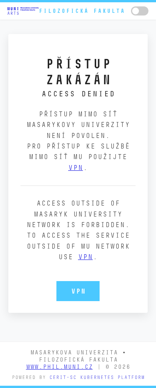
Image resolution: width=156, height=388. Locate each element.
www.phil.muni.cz (59, 366)
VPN (75, 168)
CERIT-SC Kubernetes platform (97, 377)
